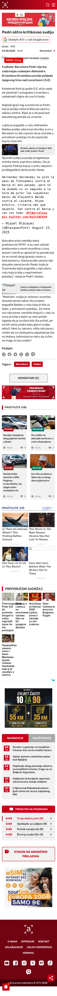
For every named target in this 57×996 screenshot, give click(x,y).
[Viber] (28, 972)
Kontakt (43, 941)
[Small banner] (28, 708)
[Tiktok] (50, 963)
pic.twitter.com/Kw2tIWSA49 (24, 216)
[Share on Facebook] (10, 354)
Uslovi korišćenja (39, 947)
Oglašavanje (14, 947)
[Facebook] (15, 963)
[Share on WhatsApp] (27, 354)
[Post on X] (21, 354)
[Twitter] (32, 963)
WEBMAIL (28, 952)
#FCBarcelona (36, 212)
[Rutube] (41, 963)
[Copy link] (4, 354)
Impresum (27, 941)
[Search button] (47, 5)
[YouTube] (6, 963)
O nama (12, 941)
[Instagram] (24, 963)
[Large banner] (28, 19)
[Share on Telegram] (15, 354)
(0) (28, 378)
